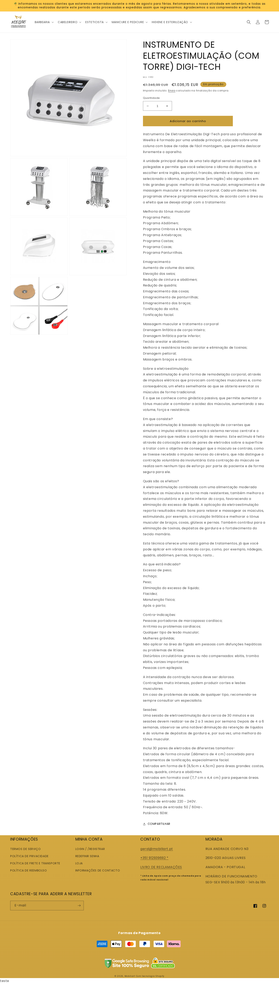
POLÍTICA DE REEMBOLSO (28, 870)
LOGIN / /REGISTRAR (90, 849)
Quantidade (151, 98)
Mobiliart (130, 976)
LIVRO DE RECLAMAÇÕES (161, 867)
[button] (43, 22)
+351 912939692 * (154, 858)
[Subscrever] (79, 905)
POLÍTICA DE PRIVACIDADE (29, 856)
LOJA (79, 863)
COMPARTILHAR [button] (159, 824)
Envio (171, 90)
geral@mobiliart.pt (156, 848)
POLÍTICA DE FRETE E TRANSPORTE (35, 863)
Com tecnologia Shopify (150, 976)
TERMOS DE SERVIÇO (25, 849)
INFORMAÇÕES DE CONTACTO (97, 870)
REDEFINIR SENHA (87, 856)
